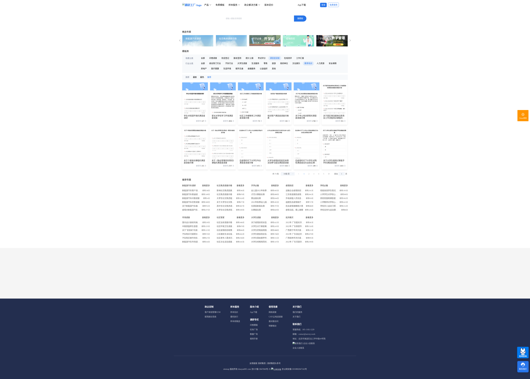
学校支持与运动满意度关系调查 (329, 210)
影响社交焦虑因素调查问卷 (226, 191)
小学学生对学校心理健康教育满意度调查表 (329, 194)
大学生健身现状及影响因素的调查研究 (260, 234)
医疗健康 (215, 69)
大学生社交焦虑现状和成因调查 (226, 210)
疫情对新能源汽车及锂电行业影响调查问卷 (191, 210)
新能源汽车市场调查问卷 (191, 242)
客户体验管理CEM (212, 312)
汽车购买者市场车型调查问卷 (191, 238)
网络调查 (272, 312)
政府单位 (284, 63)
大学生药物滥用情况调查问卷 (260, 230)
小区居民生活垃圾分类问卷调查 (226, 234)
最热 (202, 77)
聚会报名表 (256, 198)
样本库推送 (235, 321)
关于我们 (296, 317)
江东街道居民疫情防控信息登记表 (295, 194)
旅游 (274, 63)
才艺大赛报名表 (258, 194)
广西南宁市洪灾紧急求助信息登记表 (295, 230)
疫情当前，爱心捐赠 (294, 210)
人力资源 (320, 63)
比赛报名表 (256, 210)
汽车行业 (229, 63)
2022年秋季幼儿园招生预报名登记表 (260, 202)
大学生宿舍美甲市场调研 (260, 238)
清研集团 (262, 363)
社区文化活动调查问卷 (226, 242)
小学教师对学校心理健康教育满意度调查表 (329, 202)
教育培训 (308, 63)
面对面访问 (273, 321)
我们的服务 (297, 312)
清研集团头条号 (274, 363)
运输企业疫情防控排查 (295, 191)
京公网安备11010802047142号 (294, 369)
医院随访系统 (210, 317)
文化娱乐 (296, 63)
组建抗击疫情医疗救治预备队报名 (295, 202)
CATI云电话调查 (276, 317)
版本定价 (268, 5)
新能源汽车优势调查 (191, 202)
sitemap (226, 369)
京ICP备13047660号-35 (261, 369)
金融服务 (251, 69)
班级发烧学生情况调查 (329, 191)
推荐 (209, 77)
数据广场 (254, 334)
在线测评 (288, 58)
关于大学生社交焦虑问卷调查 (226, 202)
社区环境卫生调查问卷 (226, 226)
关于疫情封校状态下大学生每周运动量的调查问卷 (260, 222)
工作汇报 (300, 58)
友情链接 (253, 363)
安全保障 (332, 63)
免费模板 (220, 5)
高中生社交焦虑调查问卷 (226, 206)
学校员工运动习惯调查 (329, 206)
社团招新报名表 (258, 206)
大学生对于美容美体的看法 (260, 226)
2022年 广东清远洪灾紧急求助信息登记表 (295, 234)
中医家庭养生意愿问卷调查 (191, 226)
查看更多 (206, 186)
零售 (265, 63)
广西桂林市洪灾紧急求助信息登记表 (295, 238)
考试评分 (262, 58)
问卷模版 (254, 325)
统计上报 (249, 58)
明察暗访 (272, 326)
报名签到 (237, 58)
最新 (195, 77)
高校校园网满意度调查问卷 (329, 198)
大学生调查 (242, 63)
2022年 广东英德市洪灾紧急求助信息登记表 (295, 226)
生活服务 (255, 63)
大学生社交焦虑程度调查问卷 (226, 198)
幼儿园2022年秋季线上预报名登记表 (260, 191)
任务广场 (254, 330)
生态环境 (227, 69)
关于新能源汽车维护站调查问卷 (191, 206)
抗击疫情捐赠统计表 (294, 206)
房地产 (204, 69)
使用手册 (254, 339)
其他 (274, 69)
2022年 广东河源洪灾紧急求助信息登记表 (295, 242)
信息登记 (225, 58)
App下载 (302, 5)
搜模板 (300, 18)
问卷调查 (213, 58)
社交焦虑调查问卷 (224, 194)
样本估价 (234, 312)
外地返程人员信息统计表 (295, 198)
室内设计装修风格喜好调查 (191, 222)
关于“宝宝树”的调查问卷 (191, 230)
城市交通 (239, 69)
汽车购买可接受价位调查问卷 (191, 234)
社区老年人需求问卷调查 (226, 238)
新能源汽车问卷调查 (191, 198)
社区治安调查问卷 (224, 222)
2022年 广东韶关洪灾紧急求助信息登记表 (295, 222)
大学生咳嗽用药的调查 (260, 242)
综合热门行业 (215, 63)
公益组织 (263, 69)
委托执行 (234, 317)
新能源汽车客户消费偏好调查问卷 (191, 191)
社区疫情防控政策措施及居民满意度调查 (226, 230)
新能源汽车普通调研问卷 (191, 194)
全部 (203, 58)
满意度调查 (275, 58)
